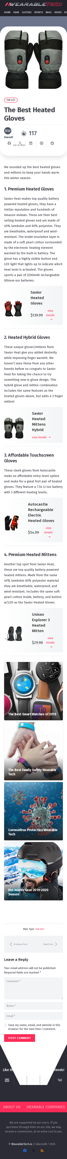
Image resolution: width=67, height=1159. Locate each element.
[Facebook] (25, 1150)
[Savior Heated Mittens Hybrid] (14, 420)
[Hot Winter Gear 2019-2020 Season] (33, 844)
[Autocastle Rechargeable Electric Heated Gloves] (12, 518)
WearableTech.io (21, 1144)
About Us (11, 1107)
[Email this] (7, 1080)
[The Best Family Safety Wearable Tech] (33, 724)
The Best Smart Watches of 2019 (32, 714)
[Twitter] (33, 1150)
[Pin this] (41, 143)
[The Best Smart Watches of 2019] (33, 664)
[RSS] (42, 1150)
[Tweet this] (20, 143)
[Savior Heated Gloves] (13, 302)
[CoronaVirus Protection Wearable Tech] (33, 784)
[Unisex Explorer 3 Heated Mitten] (14, 627)
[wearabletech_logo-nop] (33, 4)
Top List (39, 929)
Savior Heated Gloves (37, 298)
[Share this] (9, 143)
